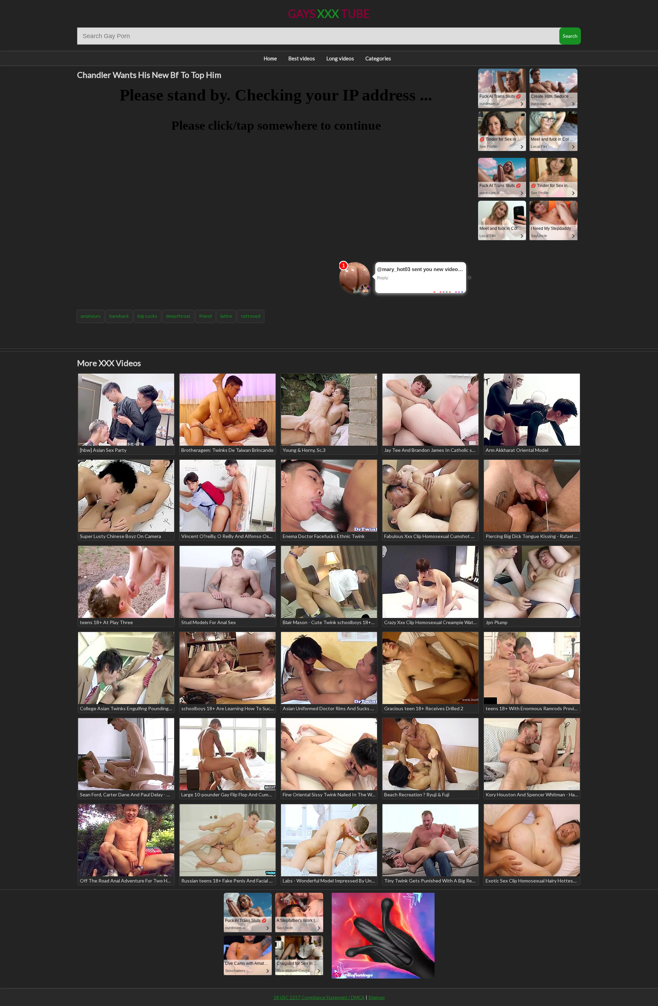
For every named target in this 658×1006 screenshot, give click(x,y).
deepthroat (178, 316)
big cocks (147, 316)
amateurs (91, 316)
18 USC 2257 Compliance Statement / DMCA (319, 997)
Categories (378, 58)
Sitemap (376, 997)
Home (270, 58)
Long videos (340, 58)
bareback (119, 316)
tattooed (250, 316)
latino (226, 316)
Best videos (301, 58)
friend (205, 316)
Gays (329, 13)
